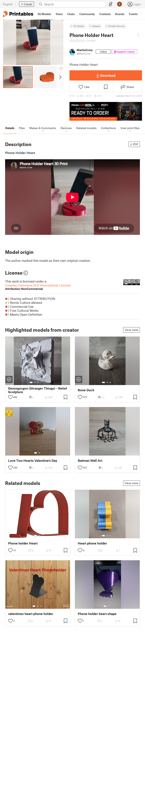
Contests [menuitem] (105, 14)
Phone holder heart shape (97, 614)
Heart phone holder (92, 543)
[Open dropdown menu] (138, 34)
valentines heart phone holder (30, 614)
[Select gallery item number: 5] (43, 382)
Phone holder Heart (23, 543)
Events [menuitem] (133, 14)
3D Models (78, 26)
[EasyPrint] (110, 4)
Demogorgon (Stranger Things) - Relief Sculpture (37, 390)
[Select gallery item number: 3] (38, 382)
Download (107, 75)
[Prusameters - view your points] (119, 4)
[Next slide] (59, 77)
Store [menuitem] (59, 14)
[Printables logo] (18, 14)
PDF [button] (135, 144)
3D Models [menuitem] (44, 14)
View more (131, 330)
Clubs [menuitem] (71, 14)
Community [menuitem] (87, 14)
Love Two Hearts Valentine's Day (32, 460)
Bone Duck (86, 390)
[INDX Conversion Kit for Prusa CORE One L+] (105, 111)
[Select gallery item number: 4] (41, 382)
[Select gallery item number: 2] (35, 382)
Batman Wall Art (90, 460)
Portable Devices (116, 26)
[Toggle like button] (10, 397)
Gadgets (96, 26)
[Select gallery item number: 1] (31, 382)
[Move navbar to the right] (139, 14)
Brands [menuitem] (119, 14)
